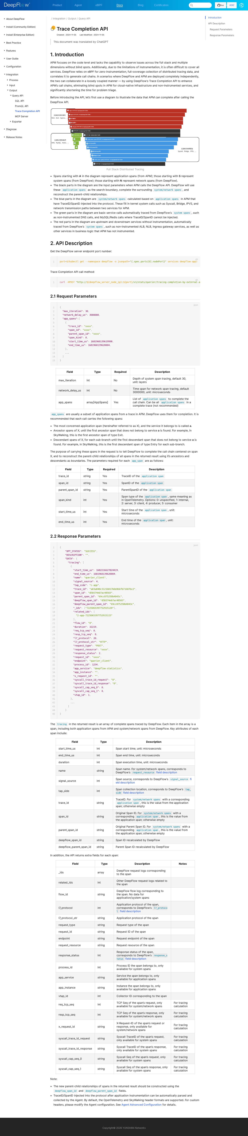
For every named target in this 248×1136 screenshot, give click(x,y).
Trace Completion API (27, 111)
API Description (216, 23)
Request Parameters (221, 29)
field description (155, 772)
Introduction (215, 17)
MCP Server (21, 116)
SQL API (19, 100)
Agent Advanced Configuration (141, 1104)
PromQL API (21, 105)
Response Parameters (222, 35)
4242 (231, 5)
